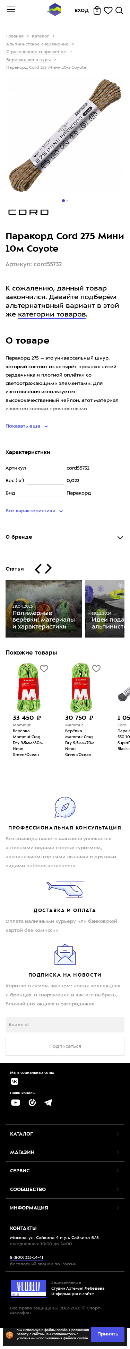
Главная (15, 36)
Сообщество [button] (28, 1189)
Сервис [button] (19, 1170)
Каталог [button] (21, 1134)
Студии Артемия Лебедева (78, 1289)
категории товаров (52, 314)
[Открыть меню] (11, 10)
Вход (82, 10)
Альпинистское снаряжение (37, 44)
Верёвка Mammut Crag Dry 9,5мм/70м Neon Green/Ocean (79, 743)
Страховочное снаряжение (36, 52)
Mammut (22, 725)
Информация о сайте (72, 1294)
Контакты (23, 1228)
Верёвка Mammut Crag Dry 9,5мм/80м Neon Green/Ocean (28, 743)
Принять (107, 1334)
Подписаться (65, 1046)
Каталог (40, 36)
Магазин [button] (22, 1152)
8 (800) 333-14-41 (26, 1258)
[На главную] (54, 10)
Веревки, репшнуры (28, 60)
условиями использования (39, 1338)
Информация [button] (29, 1208)
